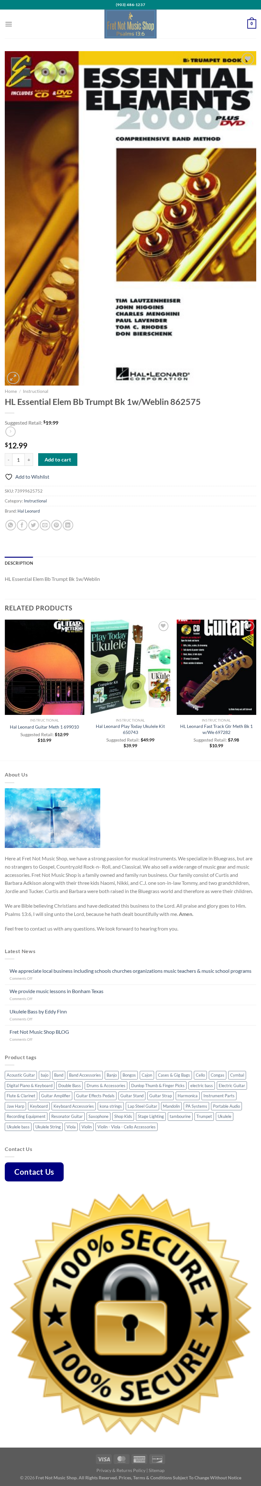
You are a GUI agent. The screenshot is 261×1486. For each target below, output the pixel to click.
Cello (200, 1075)
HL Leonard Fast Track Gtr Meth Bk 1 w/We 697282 (216, 729)
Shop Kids (123, 1116)
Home (11, 391)
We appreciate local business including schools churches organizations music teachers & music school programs (130, 971)
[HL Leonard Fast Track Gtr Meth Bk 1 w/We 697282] (216, 667)
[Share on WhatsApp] (10, 525)
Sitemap (157, 1470)
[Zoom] (13, 378)
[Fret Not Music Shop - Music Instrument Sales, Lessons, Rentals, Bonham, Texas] (130, 24)
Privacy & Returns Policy (120, 1470)
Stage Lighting (151, 1116)
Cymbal (237, 1075)
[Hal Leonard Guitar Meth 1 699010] (44, 667)
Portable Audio (226, 1106)
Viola (71, 1126)
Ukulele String (48, 1126)
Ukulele (224, 1116)
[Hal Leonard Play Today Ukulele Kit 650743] (130, 667)
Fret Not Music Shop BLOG (39, 1032)
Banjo (112, 1075)
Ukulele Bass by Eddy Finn (38, 1011)
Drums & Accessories (106, 1085)
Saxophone (98, 1116)
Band (58, 1075)
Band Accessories (85, 1075)
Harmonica (188, 1095)
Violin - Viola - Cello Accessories (126, 1126)
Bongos (129, 1075)
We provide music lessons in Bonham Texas (56, 991)
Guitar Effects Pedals (95, 1095)
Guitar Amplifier (55, 1095)
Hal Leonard (29, 511)
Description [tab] (19, 563)
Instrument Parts (219, 1095)
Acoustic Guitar (21, 1075)
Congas (217, 1075)
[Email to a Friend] (45, 525)
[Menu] (8, 24)
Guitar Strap (160, 1095)
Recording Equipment (26, 1116)
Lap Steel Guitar (142, 1106)
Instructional (35, 391)
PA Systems (196, 1106)
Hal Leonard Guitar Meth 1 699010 (44, 727)
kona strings (111, 1106)
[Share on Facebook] (22, 525)
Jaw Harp (15, 1106)
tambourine (180, 1116)
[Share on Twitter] (33, 525)
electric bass (201, 1085)
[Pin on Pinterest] (56, 525)
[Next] (256, 689)
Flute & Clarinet (21, 1095)
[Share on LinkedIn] (68, 525)
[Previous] (5, 689)
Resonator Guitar (67, 1116)
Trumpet (204, 1116)
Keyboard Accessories (73, 1106)
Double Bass (69, 1085)
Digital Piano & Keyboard (30, 1085)
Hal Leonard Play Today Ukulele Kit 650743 (130, 729)
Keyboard (39, 1106)
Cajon (147, 1075)
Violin (86, 1126)
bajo (44, 1075)
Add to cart (58, 459)
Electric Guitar (232, 1085)
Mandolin (171, 1106)
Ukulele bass (18, 1126)
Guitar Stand (132, 1095)
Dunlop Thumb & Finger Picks (158, 1085)
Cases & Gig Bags (174, 1075)
